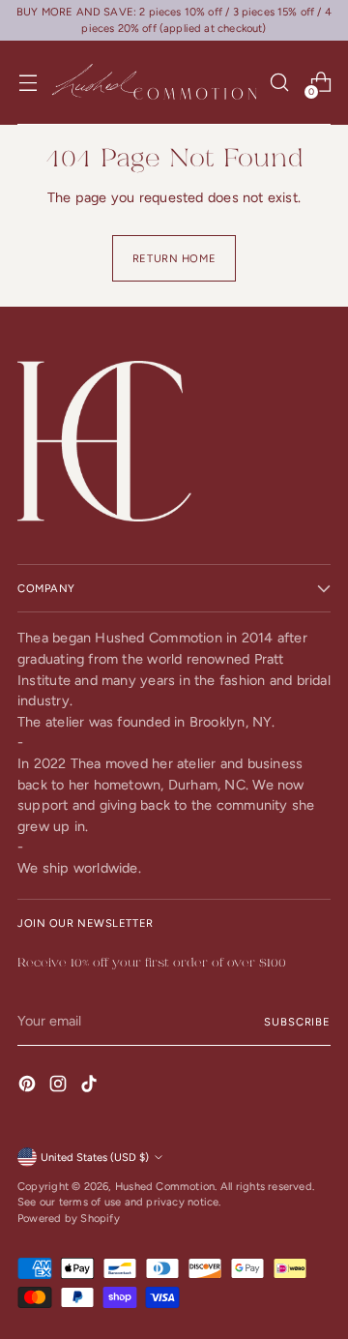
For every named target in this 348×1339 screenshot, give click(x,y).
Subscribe (297, 1021)
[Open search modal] (279, 83)
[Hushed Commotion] (153, 82)
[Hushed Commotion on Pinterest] (29, 1087)
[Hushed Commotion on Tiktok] (90, 1087)
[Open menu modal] (27, 83)
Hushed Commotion (165, 1186)
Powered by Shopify (68, 1218)
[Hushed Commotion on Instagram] (60, 1087)
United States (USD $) (95, 1157)
